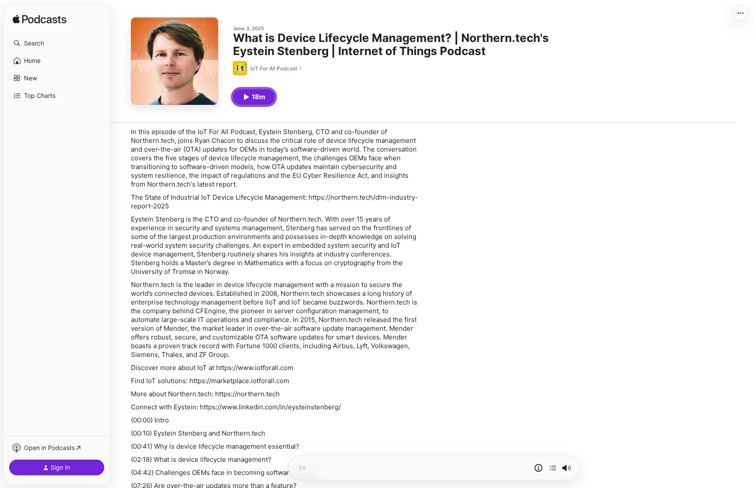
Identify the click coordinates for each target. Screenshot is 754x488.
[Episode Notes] (538, 468)
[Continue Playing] (553, 468)
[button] (57, 43)
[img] (39, 19)
